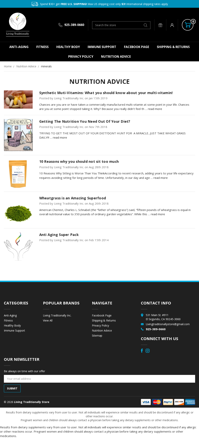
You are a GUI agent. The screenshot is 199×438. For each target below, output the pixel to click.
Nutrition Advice (116, 56)
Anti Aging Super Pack (59, 234)
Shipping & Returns (173, 47)
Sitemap (97, 335)
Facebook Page (136, 47)
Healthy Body (68, 47)
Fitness (42, 47)
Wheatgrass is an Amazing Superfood (72, 198)
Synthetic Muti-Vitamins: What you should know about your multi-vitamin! (106, 92)
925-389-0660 (74, 25)
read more (155, 109)
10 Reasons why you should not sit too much (79, 161)
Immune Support (102, 47)
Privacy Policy (80, 56)
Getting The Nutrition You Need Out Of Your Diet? (84, 121)
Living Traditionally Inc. (57, 315)
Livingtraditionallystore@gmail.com (168, 324)
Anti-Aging (19, 47)
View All (47, 320)
